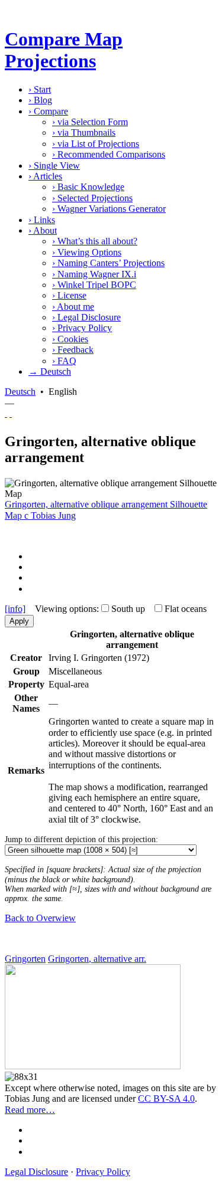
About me (73, 307)
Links (41, 220)
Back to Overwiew (40, 918)
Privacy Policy (82, 328)
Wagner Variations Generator (109, 209)
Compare (48, 111)
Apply (19, 621)
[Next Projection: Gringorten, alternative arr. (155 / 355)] (10, 413)
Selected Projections (92, 198)
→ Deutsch (49, 371)
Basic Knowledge (88, 187)
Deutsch (20, 392)
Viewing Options (86, 252)
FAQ (64, 361)
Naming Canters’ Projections (108, 263)
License (69, 295)
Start (39, 89)
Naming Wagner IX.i (94, 274)
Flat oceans (186, 609)
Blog (40, 100)
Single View (54, 166)
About (42, 230)
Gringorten (25, 959)
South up (128, 609)
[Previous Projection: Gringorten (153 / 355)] (6, 413)
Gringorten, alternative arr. (97, 959)
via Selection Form (90, 122)
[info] (15, 609)
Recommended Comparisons (108, 154)
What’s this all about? (94, 241)
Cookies (70, 339)
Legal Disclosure (86, 317)
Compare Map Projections (64, 49)
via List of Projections (95, 144)
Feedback (73, 350)
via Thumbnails (83, 132)
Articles (45, 176)
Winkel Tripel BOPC (94, 285)
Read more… (30, 1110)
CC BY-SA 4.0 (166, 1098)
